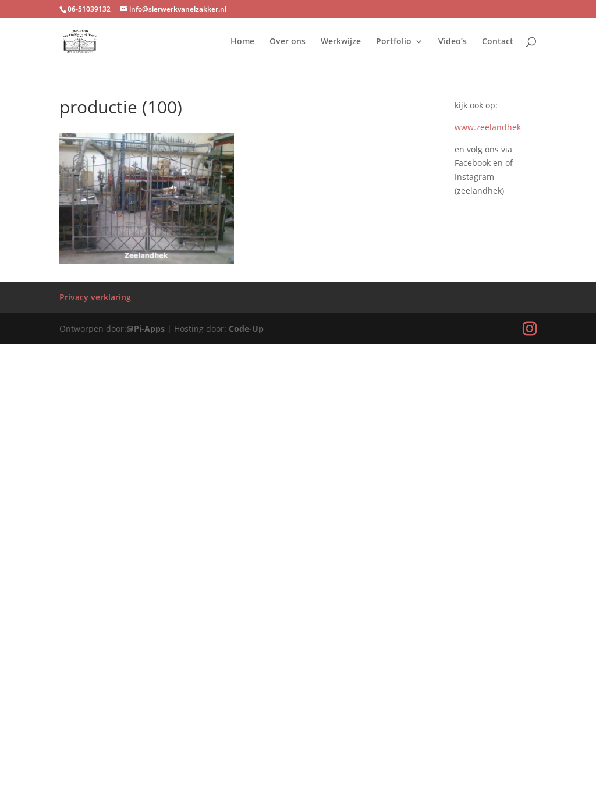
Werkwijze (341, 42)
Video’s (452, 42)
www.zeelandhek (488, 127)
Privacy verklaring (95, 297)
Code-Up (246, 328)
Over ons (287, 42)
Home (242, 42)
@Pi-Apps (145, 328)
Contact (497, 42)
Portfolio (393, 42)
